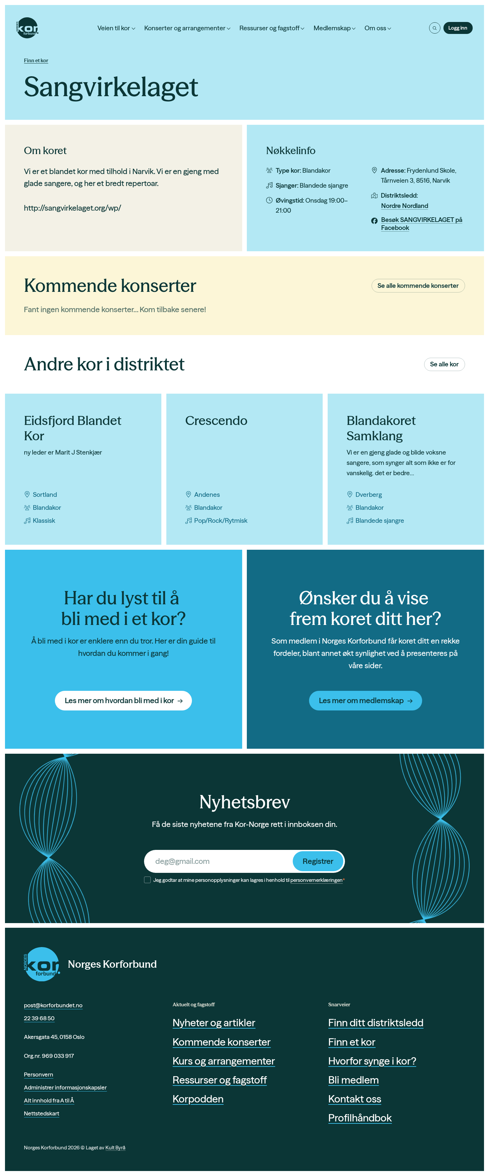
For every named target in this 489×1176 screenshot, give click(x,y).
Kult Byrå (115, 1147)
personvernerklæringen (316, 880)
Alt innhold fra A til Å (49, 1100)
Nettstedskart (41, 1113)
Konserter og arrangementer (185, 28)
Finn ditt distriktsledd (375, 1022)
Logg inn (457, 28)
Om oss (375, 28)
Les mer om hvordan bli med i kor (119, 700)
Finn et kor (36, 60)
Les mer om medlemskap (361, 700)
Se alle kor (444, 364)
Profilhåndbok (360, 1117)
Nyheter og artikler (214, 1022)
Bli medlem (353, 1080)
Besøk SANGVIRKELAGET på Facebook (421, 224)
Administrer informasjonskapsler (65, 1087)
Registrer (318, 861)
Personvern (38, 1074)
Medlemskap (332, 28)
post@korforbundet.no (53, 1005)
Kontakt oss (354, 1098)
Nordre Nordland (404, 206)
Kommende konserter (222, 1042)
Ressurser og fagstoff (269, 28)
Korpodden (198, 1098)
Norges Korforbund (112, 964)
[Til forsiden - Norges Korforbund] (27, 27)
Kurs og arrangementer (224, 1061)
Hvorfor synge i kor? (372, 1061)
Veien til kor (113, 28)
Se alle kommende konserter (418, 286)
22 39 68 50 (39, 1018)
